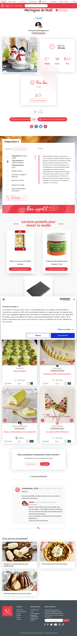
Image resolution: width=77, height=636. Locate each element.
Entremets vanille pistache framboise (57, 374)
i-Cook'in (13, 1)
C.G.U (32, 611)
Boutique (33, 1)
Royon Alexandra (57, 368)
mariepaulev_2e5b (30, 488)
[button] (2, 5)
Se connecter (30, 464)
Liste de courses (21, 149)
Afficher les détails (64, 329)
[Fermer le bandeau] (74, 299)
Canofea (44, 1)
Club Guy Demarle (21, 611)
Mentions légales (34, 613)
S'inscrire (45, 464)
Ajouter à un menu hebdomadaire (53, 119)
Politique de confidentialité (34, 616)
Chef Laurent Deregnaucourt (19, 426)
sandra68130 (19, 368)
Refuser (38, 335)
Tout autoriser (63, 335)
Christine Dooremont (57, 426)
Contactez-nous (34, 609)
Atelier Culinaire (63, 1)
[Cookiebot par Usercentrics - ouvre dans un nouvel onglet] (61, 299)
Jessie (31, 502)
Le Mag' (18, 613)
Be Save (23, 1)
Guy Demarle (19, 609)
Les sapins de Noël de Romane (57, 432)
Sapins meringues (19, 371)
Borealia (54, 1)
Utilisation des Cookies (34, 619)
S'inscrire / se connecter (27, 633)
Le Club (3, 1)
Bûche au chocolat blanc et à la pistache (18, 432)
